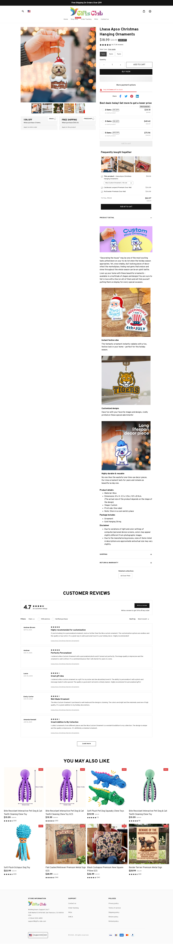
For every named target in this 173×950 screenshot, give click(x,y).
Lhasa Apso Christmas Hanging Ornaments (65, 641)
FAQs (70, 912)
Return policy (113, 917)
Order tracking (73, 908)
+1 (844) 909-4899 (35, 918)
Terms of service (115, 908)
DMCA (70, 917)
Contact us (72, 904)
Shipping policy (114, 912)
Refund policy (114, 921)
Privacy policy (114, 904)
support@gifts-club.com (37, 921)
